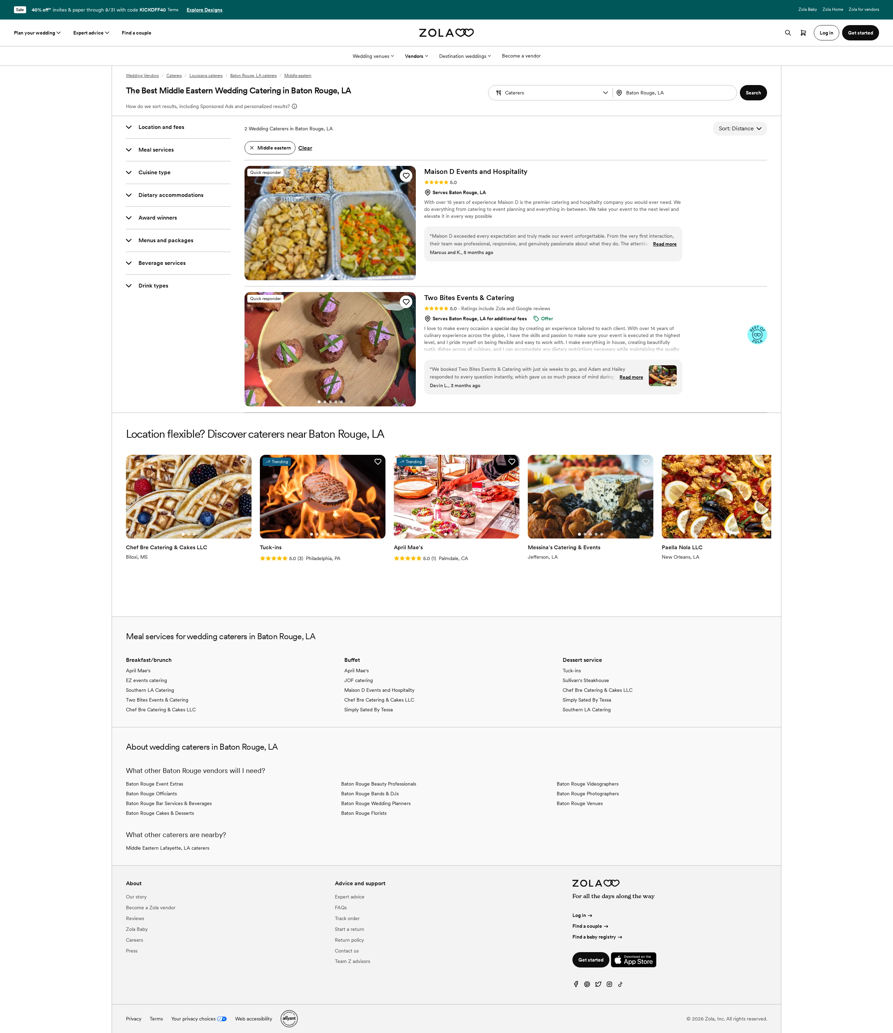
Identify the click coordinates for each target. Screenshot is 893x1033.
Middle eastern (298, 75)
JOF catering (358, 680)
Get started (590, 960)
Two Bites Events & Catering (157, 700)
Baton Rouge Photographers (588, 793)
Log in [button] (826, 33)
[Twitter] (598, 985)
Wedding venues (371, 56)
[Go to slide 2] (327, 276)
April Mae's (138, 670)
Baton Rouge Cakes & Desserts (160, 813)
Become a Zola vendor (150, 907)
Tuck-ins (572, 670)
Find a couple (136, 33)
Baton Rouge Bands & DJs (370, 793)
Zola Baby (807, 9)
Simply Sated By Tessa (368, 709)
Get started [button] (860, 33)
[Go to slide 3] (333, 276)
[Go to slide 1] (322, 276)
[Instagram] (609, 985)
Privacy (133, 1018)
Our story (136, 897)
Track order (347, 918)
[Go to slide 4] (339, 276)
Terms (172, 9)
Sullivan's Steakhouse (586, 680)
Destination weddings (462, 56)
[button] (605, 93)
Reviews (135, 918)
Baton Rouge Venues (580, 803)
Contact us (347, 951)
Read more (665, 244)
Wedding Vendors (142, 75)
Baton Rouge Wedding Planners (376, 803)
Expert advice (88, 33)
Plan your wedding (34, 33)
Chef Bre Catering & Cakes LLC (161, 709)
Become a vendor (521, 56)
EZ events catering (146, 680)
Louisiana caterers (206, 75)
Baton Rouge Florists (364, 813)
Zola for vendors (864, 9)
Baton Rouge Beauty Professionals (378, 784)
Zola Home (833, 9)
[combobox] (675, 92)
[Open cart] (803, 32)
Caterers (174, 75)
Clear (305, 148)
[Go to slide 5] (341, 402)
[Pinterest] (587, 985)
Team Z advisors (352, 961)
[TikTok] (620, 985)
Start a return (349, 929)
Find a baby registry (594, 937)
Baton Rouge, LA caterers (253, 75)
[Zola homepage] (446, 33)
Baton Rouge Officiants (151, 793)
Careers (134, 940)
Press (131, 951)
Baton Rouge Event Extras (154, 784)
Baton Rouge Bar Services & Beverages (169, 803)
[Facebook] (575, 985)
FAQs (341, 907)
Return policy (349, 940)
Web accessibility (253, 1018)
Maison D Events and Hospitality (379, 690)
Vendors (414, 56)
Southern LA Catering (150, 690)
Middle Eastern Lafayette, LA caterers (167, 848)
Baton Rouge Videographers (587, 784)
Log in (579, 915)
